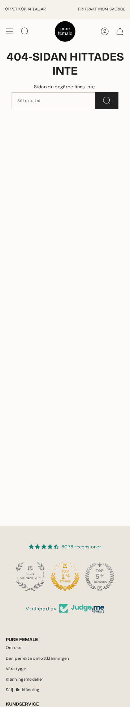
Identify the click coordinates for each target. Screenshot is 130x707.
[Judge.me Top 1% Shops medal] (65, 576)
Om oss (13, 647)
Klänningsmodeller (24, 679)
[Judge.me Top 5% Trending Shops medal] (99, 576)
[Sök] (106, 100)
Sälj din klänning (22, 690)
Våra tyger (16, 669)
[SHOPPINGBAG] (119, 31)
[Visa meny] (9, 31)
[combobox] (53, 101)
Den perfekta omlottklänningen (37, 658)
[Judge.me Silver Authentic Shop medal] (30, 576)
